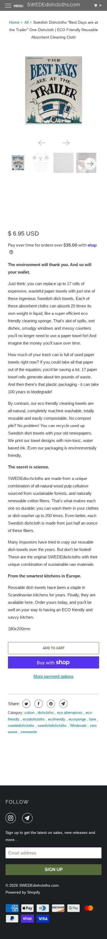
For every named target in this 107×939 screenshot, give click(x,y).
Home (14, 22)
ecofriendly (57, 719)
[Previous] (41, 142)
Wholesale (79, 726)
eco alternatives (70, 713)
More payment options (53, 676)
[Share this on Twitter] (25, 704)
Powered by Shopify (22, 892)
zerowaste (29, 732)
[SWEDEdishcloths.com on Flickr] (20, 818)
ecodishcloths (34, 719)
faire (93, 719)
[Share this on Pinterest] (50, 704)
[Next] (66, 142)
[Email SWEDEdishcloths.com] (28, 818)
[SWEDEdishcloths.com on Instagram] (11, 818)
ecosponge (78, 719)
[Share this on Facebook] (38, 704)
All (26, 22)
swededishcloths (21, 726)
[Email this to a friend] (62, 704)
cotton (29, 713)
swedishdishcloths (53, 726)
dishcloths (46, 713)
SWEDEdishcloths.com (39, 885)
